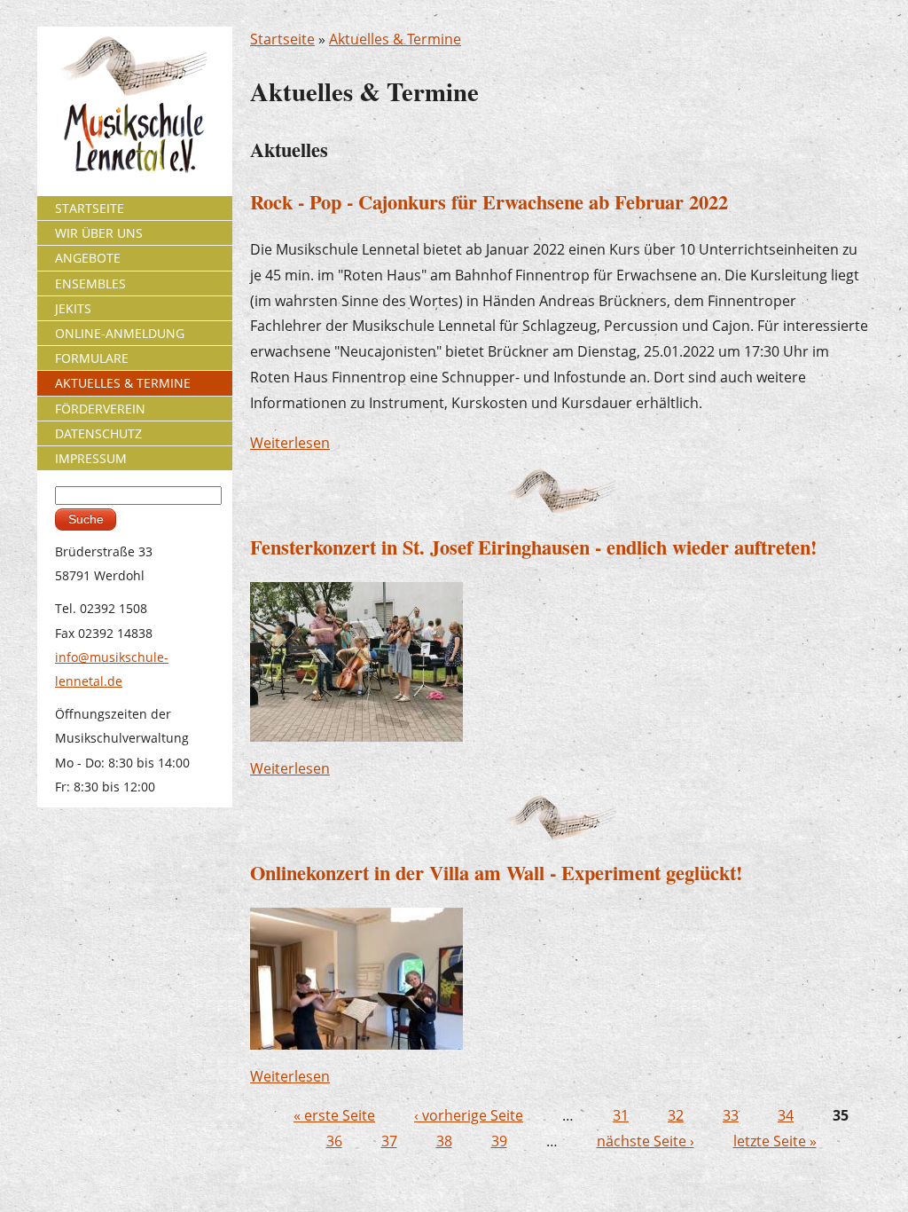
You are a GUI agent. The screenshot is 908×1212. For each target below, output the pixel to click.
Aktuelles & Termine (395, 39)
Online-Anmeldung (119, 333)
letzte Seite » (775, 1141)
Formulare (92, 358)
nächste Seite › (645, 1141)
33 (731, 1115)
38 (444, 1141)
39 (499, 1141)
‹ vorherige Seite (468, 1115)
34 (786, 1115)
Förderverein (100, 408)
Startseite (282, 39)
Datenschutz (98, 433)
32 (676, 1115)
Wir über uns (99, 232)
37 (389, 1141)
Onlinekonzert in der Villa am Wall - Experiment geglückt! (496, 872)
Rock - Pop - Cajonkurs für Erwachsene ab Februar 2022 (489, 201)
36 (334, 1141)
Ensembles (90, 283)
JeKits (73, 308)
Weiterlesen (290, 443)
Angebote (88, 257)
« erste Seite (334, 1115)
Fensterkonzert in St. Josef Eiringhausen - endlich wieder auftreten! (533, 547)
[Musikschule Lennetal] (135, 103)
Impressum (91, 458)
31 (621, 1115)
